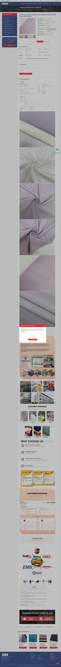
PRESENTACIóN (32, 339)
